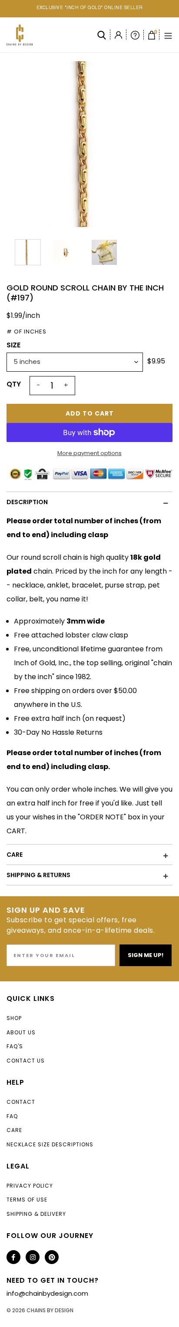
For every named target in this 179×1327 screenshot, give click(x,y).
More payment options (89, 453)
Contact (21, 1102)
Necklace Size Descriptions (50, 1144)
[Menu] (168, 35)
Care (14, 1130)
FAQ (12, 1116)
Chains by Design (50, 1310)
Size (13, 345)
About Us (21, 1032)
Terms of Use (27, 1199)
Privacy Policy (30, 1185)
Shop (14, 1018)
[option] (89, 144)
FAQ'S (15, 1046)
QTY (14, 384)
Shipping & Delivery (36, 1214)
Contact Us (26, 1060)
